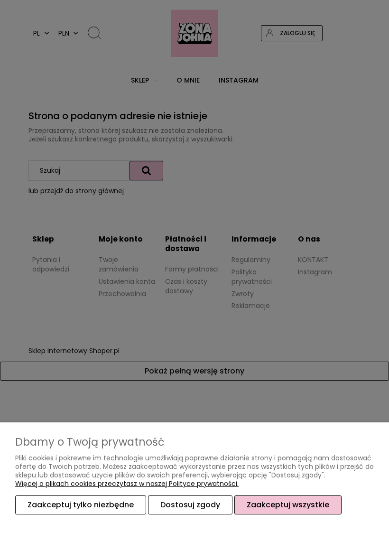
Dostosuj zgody (190, 504)
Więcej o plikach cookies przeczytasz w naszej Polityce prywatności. (127, 483)
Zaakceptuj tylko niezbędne (81, 504)
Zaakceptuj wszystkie (288, 504)
